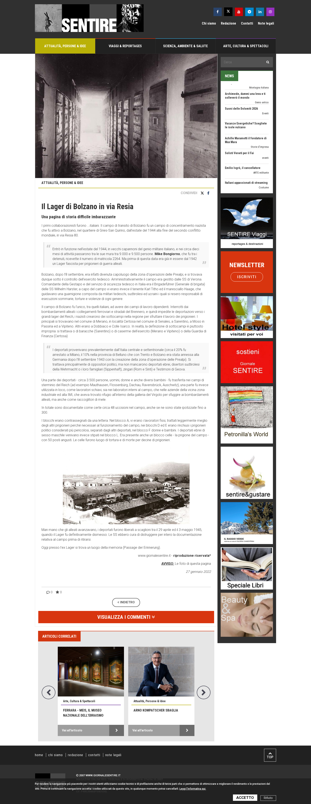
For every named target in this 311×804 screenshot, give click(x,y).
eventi (265, 137)
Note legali (266, 23)
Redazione (228, 23)
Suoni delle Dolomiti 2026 (241, 88)
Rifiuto (268, 798)
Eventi (265, 92)
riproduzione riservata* (192, 556)
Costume (264, 166)
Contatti (247, 23)
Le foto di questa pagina (192, 564)
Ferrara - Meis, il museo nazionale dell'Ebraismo (83, 712)
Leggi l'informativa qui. (192, 788)
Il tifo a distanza (235, 176)
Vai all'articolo (72, 730)
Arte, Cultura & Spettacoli (245, 46)
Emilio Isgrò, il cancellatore (242, 147)
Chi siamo (209, 23)
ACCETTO (245, 797)
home (39, 755)
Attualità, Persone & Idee (65, 46)
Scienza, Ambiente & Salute (185, 46)
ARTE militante (261, 151)
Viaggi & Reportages (125, 46)
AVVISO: (167, 564)
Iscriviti (247, 277)
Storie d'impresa (260, 126)
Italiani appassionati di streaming (246, 162)
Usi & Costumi (261, 181)
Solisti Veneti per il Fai (239, 132)
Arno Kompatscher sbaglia (155, 710)
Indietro (127, 602)
